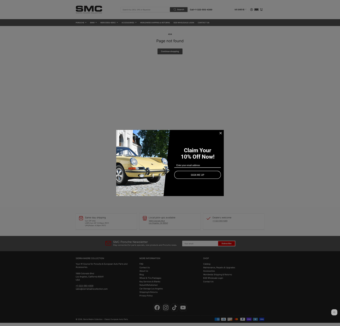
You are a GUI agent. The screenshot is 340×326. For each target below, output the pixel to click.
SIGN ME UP (197, 174)
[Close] (220, 133)
